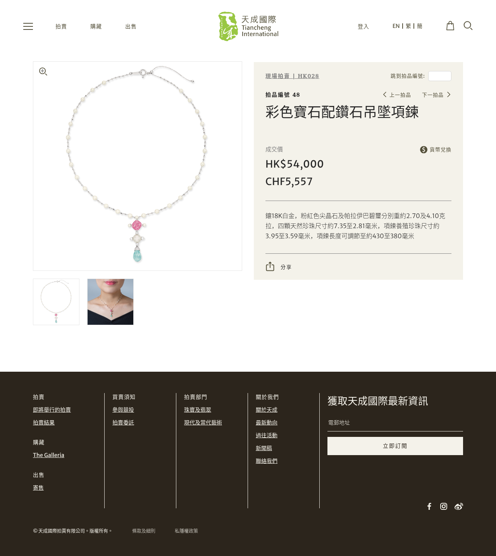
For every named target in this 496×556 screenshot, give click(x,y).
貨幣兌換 (440, 149)
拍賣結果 (44, 422)
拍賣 (61, 26)
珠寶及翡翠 (197, 409)
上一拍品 (400, 95)
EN (396, 26)
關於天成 (266, 409)
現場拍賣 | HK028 (292, 76)
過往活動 (266, 435)
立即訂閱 (395, 445)
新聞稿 (264, 448)
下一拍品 (433, 95)
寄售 (38, 487)
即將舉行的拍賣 (52, 409)
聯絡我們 (266, 460)
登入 (363, 26)
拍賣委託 (123, 422)
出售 (131, 26)
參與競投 (123, 409)
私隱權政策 (186, 531)
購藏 (96, 26)
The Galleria (48, 455)
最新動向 (266, 422)
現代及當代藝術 (203, 422)
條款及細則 (143, 531)
